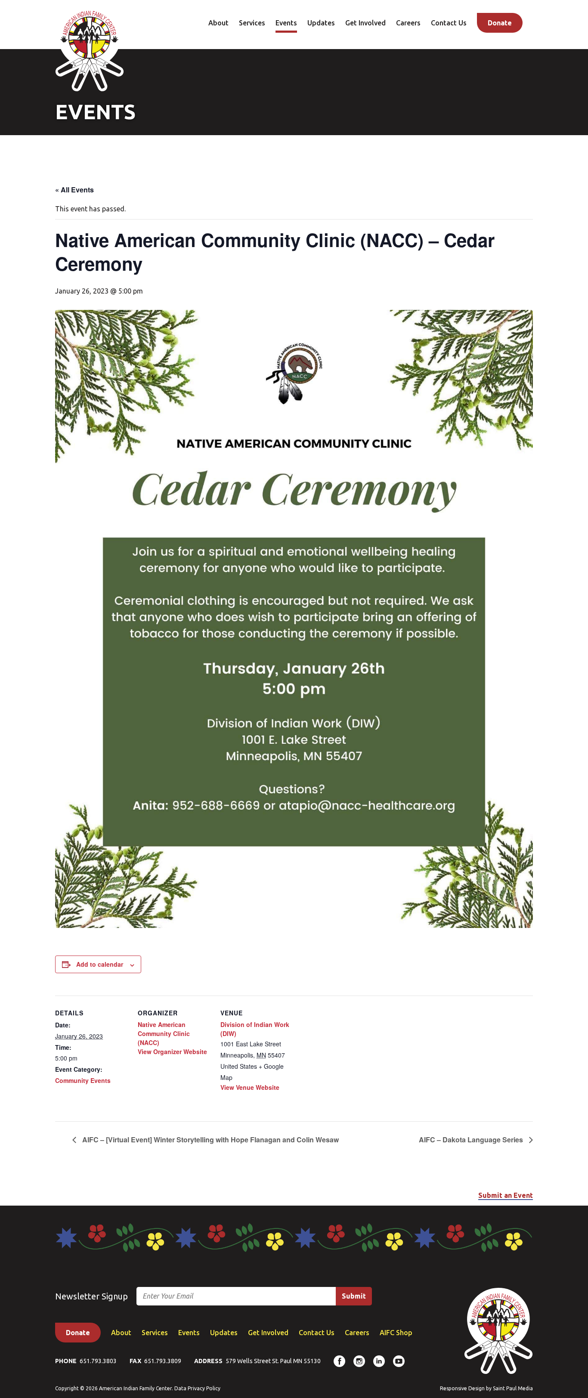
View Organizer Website (172, 1051)
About (218, 23)
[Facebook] (339, 1361)
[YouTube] (399, 1361)
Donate (500, 23)
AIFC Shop (396, 1332)
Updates (321, 23)
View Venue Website (249, 1087)
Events (286, 23)
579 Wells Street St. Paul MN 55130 (273, 1361)
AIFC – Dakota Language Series (472, 1139)
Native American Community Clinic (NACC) (164, 1033)
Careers (408, 23)
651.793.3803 (98, 1361)
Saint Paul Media (513, 1388)
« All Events (74, 190)
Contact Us (449, 23)
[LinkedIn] (379, 1361)
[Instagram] (359, 1361)
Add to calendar (99, 964)
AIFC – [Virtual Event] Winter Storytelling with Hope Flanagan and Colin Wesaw (209, 1139)
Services (252, 23)
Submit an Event (505, 1195)
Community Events (83, 1080)
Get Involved (365, 23)
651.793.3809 (162, 1361)
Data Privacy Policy (197, 1388)
